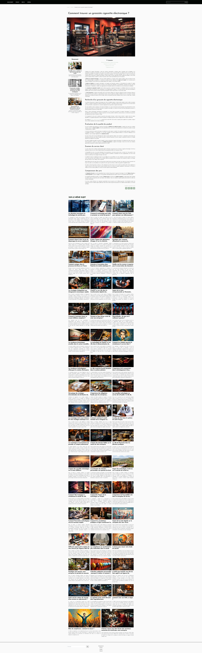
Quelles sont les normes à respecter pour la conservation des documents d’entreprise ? (122, 266)
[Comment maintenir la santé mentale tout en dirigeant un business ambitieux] (101, 410)
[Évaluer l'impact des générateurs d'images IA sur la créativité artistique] (101, 232)
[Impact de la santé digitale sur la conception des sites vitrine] (123, 513)
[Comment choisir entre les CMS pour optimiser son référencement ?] (123, 206)
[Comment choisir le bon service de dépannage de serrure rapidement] (79, 232)
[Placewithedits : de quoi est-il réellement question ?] (123, 309)
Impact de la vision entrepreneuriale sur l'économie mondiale (121, 292)
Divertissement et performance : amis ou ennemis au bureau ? (75, 108)
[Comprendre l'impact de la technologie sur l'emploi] (101, 487)
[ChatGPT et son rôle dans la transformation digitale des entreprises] (101, 283)
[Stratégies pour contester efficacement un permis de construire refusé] (123, 232)
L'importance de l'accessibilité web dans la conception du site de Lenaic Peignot (122, 496)
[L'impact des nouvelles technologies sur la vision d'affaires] (79, 461)
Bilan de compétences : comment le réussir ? (81, 628)
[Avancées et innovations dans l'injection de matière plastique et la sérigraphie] (101, 257)
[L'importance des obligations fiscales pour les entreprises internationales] (101, 385)
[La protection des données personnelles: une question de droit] (101, 461)
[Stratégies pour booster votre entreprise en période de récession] (79, 564)
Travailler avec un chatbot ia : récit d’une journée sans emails (75, 72)
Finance (17, 2)
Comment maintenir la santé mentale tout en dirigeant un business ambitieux (98, 419)
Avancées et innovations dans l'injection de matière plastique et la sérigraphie (100, 266)
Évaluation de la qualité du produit (110, 64)
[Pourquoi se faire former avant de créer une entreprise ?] (101, 309)
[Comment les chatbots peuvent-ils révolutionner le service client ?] (123, 335)
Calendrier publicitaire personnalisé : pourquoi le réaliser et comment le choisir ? (100, 573)
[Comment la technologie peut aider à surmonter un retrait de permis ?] (101, 206)
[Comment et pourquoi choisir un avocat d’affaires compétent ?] (79, 309)
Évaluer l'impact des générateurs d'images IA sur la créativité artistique (100, 241)
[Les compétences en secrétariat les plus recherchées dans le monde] (101, 539)
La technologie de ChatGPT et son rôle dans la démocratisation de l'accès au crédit (100, 344)
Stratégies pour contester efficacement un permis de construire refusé (120, 241)
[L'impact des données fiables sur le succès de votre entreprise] (101, 435)
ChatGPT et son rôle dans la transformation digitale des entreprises (98, 292)
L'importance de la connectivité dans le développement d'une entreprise (121, 370)
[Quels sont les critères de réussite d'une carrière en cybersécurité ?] (79, 590)
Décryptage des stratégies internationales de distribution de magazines (78, 395)
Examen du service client (109, 65)
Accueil (68, 7)
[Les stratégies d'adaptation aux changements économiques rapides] (79, 283)
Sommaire (110, 60)
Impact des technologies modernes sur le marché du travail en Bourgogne (122, 470)
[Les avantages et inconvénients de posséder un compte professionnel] (79, 435)
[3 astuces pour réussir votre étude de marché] (123, 539)
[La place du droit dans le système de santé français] (123, 410)
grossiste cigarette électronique (96, 119)
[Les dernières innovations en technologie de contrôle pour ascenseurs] (79, 206)
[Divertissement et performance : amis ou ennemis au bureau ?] (75, 101)
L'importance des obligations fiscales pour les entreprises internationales (98, 395)
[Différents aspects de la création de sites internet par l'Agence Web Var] (79, 539)
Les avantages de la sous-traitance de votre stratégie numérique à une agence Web (78, 419)
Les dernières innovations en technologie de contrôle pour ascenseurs (76, 215)
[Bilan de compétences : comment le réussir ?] (84, 618)
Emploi (23, 2)
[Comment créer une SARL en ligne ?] (123, 590)
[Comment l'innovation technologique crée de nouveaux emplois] (79, 513)
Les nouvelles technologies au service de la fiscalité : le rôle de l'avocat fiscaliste (121, 395)
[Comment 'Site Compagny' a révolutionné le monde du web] (79, 487)
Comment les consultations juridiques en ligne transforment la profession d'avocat (100, 522)
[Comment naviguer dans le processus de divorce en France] (79, 257)
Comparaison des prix (109, 67)
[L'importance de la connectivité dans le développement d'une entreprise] (123, 361)
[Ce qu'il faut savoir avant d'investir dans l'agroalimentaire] (101, 590)
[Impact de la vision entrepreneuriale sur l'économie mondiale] (123, 283)
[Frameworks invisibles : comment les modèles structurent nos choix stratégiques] (75, 83)
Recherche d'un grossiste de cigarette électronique (109, 62)
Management (10, 2)
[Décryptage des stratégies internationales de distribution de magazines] (79, 385)
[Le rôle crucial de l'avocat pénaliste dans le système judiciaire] (101, 361)
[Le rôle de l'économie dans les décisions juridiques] (123, 435)
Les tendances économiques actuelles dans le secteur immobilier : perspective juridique (78, 344)
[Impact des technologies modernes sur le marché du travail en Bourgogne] (123, 461)
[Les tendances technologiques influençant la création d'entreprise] (79, 361)
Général (29, 2)
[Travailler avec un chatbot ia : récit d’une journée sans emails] (75, 65)
